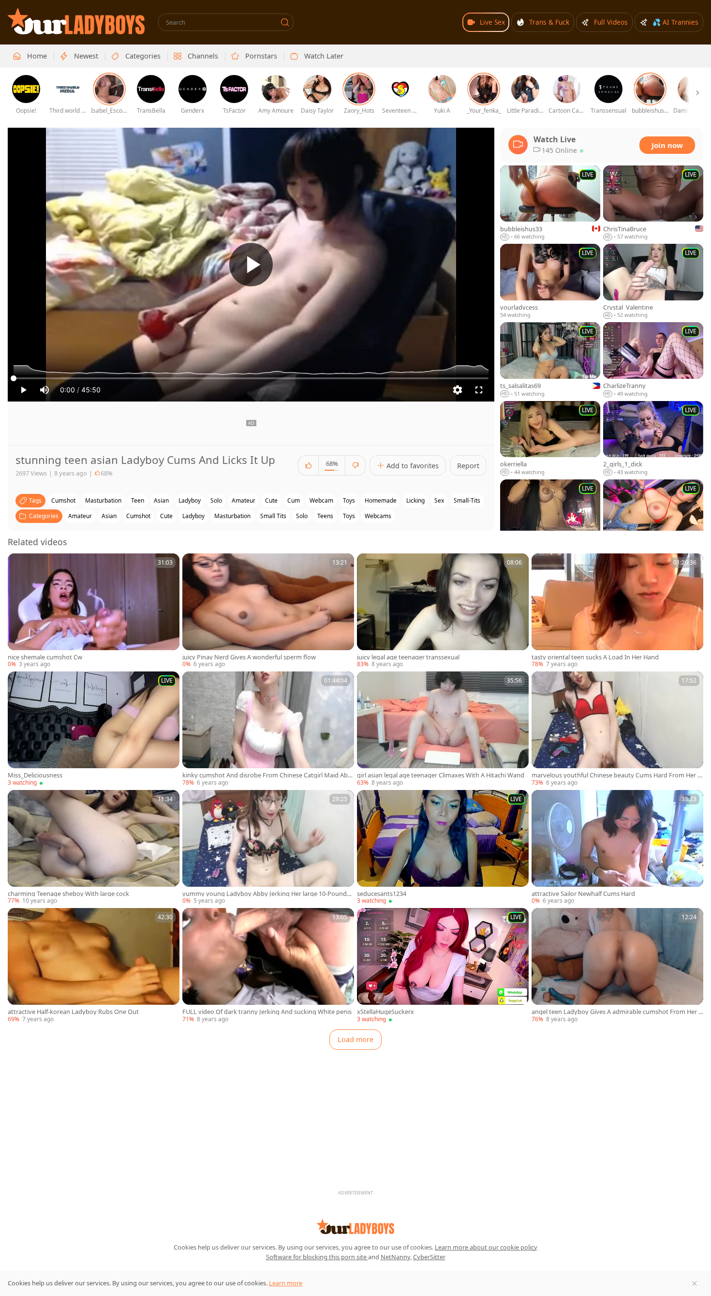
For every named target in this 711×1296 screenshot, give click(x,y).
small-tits (467, 500)
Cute (166, 516)
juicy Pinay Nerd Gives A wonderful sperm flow (249, 657)
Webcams (378, 516)
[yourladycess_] (550, 281)
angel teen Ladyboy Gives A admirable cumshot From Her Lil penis (617, 1012)
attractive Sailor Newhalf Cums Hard (583, 894)
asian (161, 500)
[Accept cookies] (694, 1283)
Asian (109, 516)
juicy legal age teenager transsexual (408, 657)
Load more (355, 1039)
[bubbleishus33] (550, 203)
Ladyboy (193, 516)
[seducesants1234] (443, 847)
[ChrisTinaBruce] (653, 203)
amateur (243, 500)
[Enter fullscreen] (479, 390)
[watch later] (19, 565)
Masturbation (232, 516)
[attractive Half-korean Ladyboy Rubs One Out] (93, 965)
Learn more (285, 1283)
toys (349, 500)
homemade (381, 500)
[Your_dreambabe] (550, 517)
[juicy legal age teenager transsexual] (443, 611)
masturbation (103, 500)
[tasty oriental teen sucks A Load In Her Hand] (617, 611)
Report (468, 465)
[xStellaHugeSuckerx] (443, 965)
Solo (302, 516)
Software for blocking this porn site (317, 1256)
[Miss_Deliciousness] (93, 729)
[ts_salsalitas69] (550, 360)
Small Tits (273, 516)
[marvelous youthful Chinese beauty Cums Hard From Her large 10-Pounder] (617, 729)
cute (271, 500)
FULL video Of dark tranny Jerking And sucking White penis (267, 1012)
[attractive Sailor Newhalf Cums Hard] (617, 847)
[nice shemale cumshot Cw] (93, 611)
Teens (325, 516)
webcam (321, 500)
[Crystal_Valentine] (653, 281)
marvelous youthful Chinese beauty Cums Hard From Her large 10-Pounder (617, 775)
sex (439, 500)
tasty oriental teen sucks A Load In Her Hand (595, 657)
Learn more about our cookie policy (486, 1247)
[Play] (251, 264)
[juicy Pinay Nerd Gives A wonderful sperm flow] (268, 611)
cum (293, 500)
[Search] (285, 22)
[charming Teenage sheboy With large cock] (93, 847)
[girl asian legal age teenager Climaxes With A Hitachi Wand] (443, 729)
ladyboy (189, 500)
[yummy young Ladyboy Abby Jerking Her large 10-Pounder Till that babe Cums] (268, 847)
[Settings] (457, 390)
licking (415, 500)
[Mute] (44, 390)
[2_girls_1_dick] (653, 439)
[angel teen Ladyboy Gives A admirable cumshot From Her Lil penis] (617, 965)
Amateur (80, 516)
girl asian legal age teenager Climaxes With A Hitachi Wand (440, 775)
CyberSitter (429, 1256)
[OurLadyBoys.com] (76, 21)
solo (216, 500)
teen (137, 500)
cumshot (63, 500)
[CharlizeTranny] (653, 360)
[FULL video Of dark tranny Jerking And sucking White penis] (268, 965)
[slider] (251, 378)
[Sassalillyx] (653, 517)
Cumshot (138, 516)
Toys (349, 516)
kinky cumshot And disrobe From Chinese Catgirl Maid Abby (267, 775)
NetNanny (395, 1256)
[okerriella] (550, 439)
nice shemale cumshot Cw (45, 657)
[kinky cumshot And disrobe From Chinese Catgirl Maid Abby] (268, 729)
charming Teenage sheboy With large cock (68, 894)
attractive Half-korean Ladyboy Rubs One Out (73, 1012)
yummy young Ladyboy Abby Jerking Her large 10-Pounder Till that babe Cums (267, 894)
